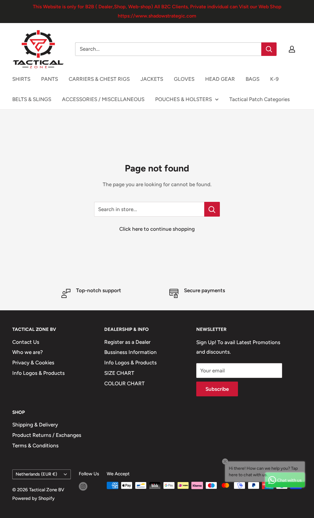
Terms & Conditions (35, 445)
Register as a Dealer (127, 342)
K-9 (274, 79)
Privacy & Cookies (33, 362)
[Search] (269, 49)
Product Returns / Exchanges (46, 435)
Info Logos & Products (38, 373)
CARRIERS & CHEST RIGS (99, 79)
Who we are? (27, 352)
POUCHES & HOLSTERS (183, 99)
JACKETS (151, 79)
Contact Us (25, 342)
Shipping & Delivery (35, 425)
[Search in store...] (212, 209)
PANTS (49, 79)
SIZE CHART (119, 373)
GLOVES (184, 79)
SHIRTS (21, 79)
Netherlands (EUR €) (36, 474)
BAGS (252, 79)
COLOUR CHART (124, 383)
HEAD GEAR (220, 79)
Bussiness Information (130, 352)
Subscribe (217, 389)
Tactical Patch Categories (259, 99)
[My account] (292, 49)
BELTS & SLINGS (31, 99)
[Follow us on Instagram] (83, 486)
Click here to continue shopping (157, 229)
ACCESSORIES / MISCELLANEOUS (103, 99)
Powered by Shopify (33, 498)
